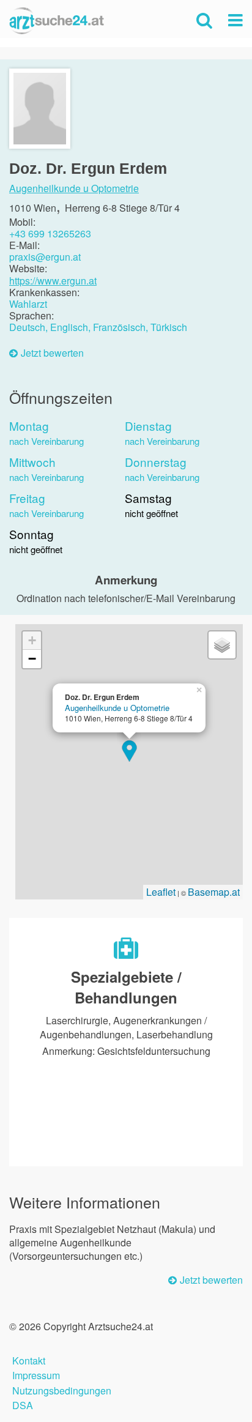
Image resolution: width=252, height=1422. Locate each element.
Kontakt (28, 1359)
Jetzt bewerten (52, 353)
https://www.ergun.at (53, 281)
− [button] (32, 658)
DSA (22, 1404)
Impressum (36, 1374)
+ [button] (32, 640)
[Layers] (222, 644)
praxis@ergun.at (45, 257)
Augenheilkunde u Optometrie (74, 188)
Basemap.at (214, 892)
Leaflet (161, 892)
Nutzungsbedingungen (61, 1389)
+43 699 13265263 (50, 233)
